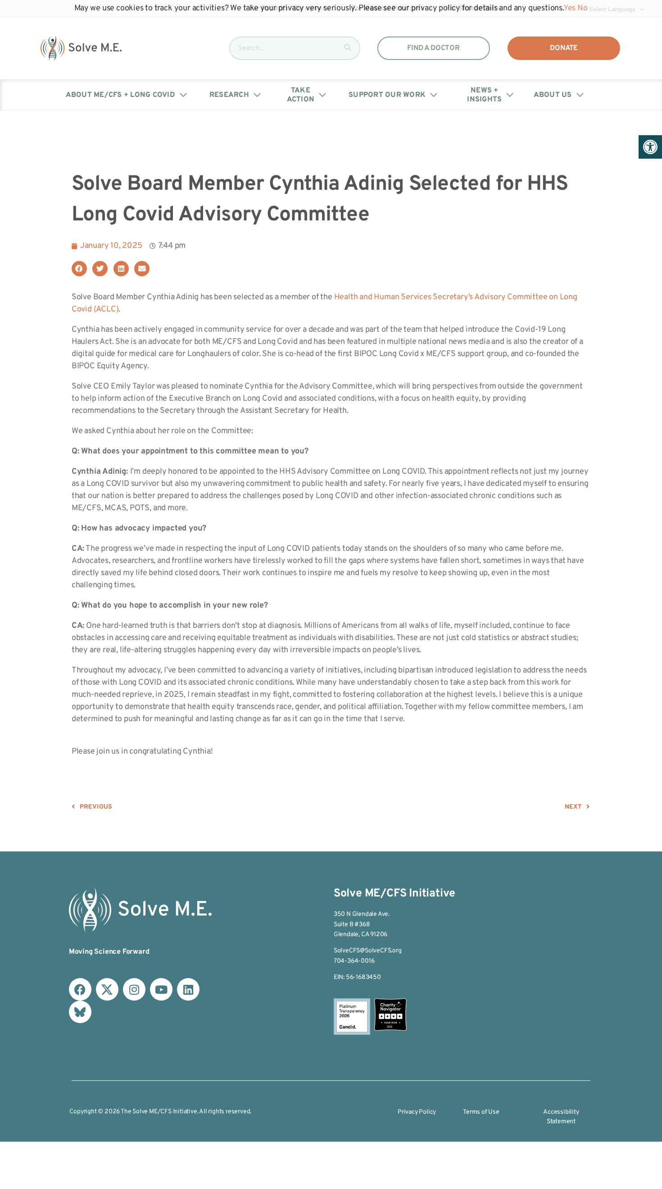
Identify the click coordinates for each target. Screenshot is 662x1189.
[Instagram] (134, 989)
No (582, 8)
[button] (650, 147)
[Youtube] (161, 989)
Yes (569, 8)
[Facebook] (80, 989)
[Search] (347, 48)
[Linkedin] (188, 989)
